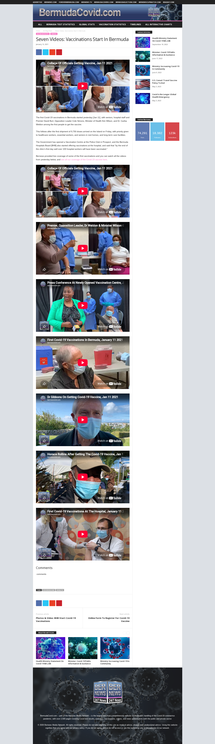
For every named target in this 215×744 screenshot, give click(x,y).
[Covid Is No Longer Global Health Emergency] (142, 98)
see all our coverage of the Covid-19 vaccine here (84, 159)
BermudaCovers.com (103, 2)
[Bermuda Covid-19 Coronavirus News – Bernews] (107, 12)
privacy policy (78, 728)
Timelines (135, 24)
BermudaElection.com (126, 2)
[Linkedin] (107, 733)
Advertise (37, 2)
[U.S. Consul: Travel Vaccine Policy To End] (142, 84)
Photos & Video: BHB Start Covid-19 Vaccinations (56, 619)
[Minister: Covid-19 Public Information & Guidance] (82, 648)
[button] (178, 24)
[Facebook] (94, 733)
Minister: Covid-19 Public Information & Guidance (79, 662)
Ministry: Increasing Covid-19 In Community (114, 662)
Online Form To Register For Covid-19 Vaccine (108, 619)
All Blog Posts (47, 31)
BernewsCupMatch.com (150, 2)
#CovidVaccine (48, 590)
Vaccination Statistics (112, 24)
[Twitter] (114, 733)
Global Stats (87, 24)
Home (38, 31)
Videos (53, 34)
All (40, 24)
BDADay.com (168, 2)
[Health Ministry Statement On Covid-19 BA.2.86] (50, 648)
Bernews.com (50, 2)
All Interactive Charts (158, 24)
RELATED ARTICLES (46, 633)
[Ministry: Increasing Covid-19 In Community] (115, 648)
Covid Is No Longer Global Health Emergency (164, 95)
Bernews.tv (86, 2)
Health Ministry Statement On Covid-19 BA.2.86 (50, 662)
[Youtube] (121, 733)
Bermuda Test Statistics (60, 24)
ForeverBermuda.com (69, 2)
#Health (60, 590)
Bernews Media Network (78, 716)
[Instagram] (101, 733)
